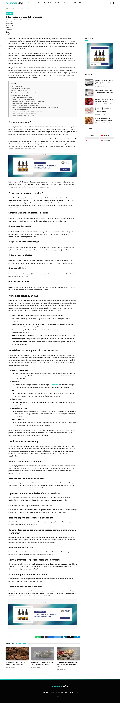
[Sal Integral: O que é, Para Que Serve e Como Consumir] (89, 92)
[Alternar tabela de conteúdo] (73, 83)
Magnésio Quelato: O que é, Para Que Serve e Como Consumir (104, 82)
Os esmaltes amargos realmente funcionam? (26, 103)
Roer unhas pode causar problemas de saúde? (27, 105)
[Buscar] (113, 3)
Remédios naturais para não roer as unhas (24, 93)
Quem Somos (74, 692)
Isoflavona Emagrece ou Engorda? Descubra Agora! (103, 119)
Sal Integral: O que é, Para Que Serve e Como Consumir (104, 91)
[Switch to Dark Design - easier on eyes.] (111, 3)
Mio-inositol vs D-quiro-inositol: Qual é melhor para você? (42, 663)
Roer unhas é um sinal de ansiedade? (24, 99)
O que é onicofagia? (17, 86)
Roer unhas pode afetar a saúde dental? (25, 113)
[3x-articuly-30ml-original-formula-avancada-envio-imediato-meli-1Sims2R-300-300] (100, 68)
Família (74, 3)
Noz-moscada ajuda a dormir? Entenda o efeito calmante (16, 663)
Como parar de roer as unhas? (20, 88)
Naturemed (62, 697)
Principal (45, 692)
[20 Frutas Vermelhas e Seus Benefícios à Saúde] (89, 101)
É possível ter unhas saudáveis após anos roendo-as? (29, 101)
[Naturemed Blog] (14, 3)
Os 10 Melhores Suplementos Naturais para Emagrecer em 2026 (67, 664)
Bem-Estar (58, 3)
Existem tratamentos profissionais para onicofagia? (28, 111)
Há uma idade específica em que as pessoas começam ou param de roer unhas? (36, 107)
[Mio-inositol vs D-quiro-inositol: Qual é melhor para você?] (42, 653)
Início (7, 8)
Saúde (39, 3)
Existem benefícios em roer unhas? (24, 115)
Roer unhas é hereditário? (21, 109)
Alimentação (47, 3)
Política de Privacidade (59, 692)
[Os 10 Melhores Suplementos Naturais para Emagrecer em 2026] (68, 653)
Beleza (66, 3)
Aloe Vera (55, 385)
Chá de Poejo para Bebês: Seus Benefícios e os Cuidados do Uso (103, 110)
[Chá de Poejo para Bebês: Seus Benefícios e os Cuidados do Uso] (89, 110)
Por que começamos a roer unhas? (23, 97)
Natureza (30, 3)
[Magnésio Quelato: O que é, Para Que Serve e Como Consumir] (89, 82)
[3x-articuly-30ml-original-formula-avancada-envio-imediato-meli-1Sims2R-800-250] (42, 176)
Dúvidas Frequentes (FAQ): (19, 95)
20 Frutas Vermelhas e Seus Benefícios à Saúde (104, 100)
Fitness (81, 3)
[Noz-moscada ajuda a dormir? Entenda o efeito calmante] (17, 653)
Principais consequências (19, 91)
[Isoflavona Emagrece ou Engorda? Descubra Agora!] (89, 120)
